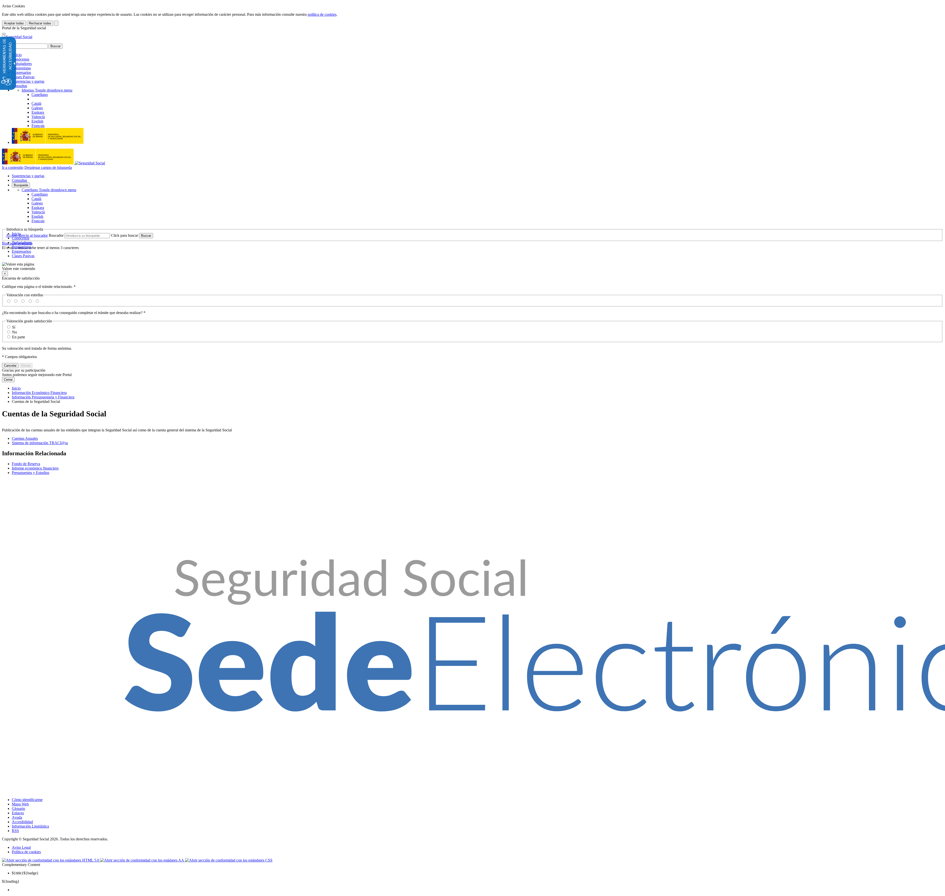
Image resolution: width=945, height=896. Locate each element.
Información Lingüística (30, 826)
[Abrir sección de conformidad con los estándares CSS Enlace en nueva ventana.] (228, 860)
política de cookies (322, 14)
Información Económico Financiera (39, 393)
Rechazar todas (40, 23)
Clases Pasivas (23, 77)
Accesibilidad (22, 822)
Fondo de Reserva (26, 464)
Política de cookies (26, 852)
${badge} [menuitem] (25, 873)
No (14, 332)
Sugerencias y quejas (28, 81)
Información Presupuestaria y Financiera (43, 397)
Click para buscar (124, 235)
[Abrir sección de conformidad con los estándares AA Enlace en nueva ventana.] (142, 860)
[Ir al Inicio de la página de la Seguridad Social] (17, 37)
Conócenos (20, 59)
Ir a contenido (12, 167)
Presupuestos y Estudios (30, 473)
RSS (15, 831)
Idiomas (47, 90)
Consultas (19, 86)
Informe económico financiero (35, 468)
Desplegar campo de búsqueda (48, 167)
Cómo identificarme (27, 800)
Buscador (56, 235)
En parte (18, 337)
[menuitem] (477, 890)
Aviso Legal (21, 847)
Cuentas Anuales (25, 438)
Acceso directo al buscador (27, 235)
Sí (13, 327)
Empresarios (21, 72)
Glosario (18, 808)
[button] (472, 266)
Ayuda (17, 817)
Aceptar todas (14, 23)
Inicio (17, 55)
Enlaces (18, 813)
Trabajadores (22, 64)
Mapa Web (20, 804)
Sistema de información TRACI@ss (40, 443)
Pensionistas (21, 68)
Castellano (49, 190)
